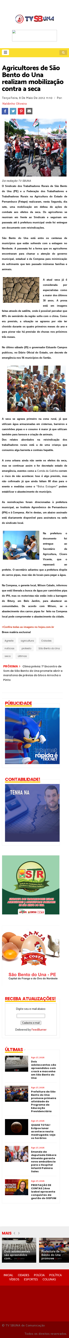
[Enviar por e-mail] (29, 111)
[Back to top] (59, 1328)
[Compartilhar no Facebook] (5, 111)
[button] (5, 52)
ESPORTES (31, 1279)
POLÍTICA (55, 1275)
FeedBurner (39, 1029)
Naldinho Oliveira (14, 103)
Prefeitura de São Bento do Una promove (53, 1255)
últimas (22, 656)
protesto (26, 648)
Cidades (46, 640)
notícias (9, 648)
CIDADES (23, 1275)
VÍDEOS (14, 1279)
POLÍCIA (39, 1275)
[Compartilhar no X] (13, 111)
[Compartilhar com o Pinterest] (21, 111)
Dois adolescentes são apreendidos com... (17, 1255)
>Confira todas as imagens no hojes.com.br (28, 627)
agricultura (27, 640)
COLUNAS (49, 1279)
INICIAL (8, 1275)
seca (8, 656)
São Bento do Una (49, 648)
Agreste (9, 640)
